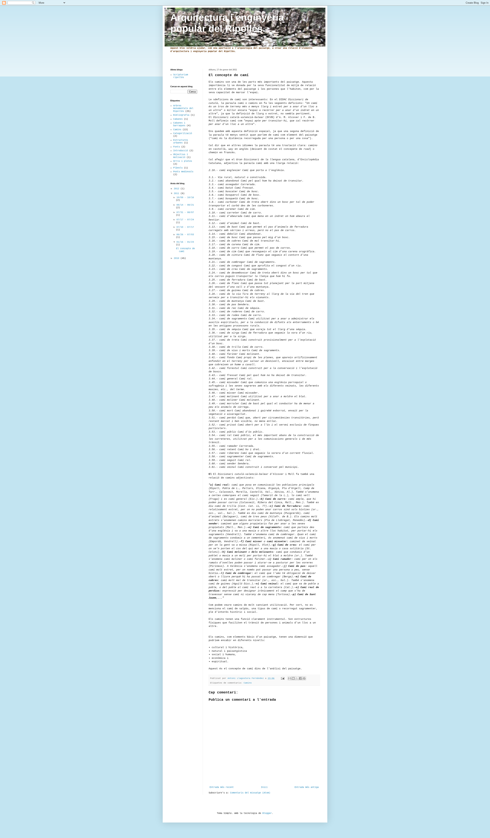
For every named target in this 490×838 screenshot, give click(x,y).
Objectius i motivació (180, 156)
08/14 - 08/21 (185, 205)
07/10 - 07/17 (185, 227)
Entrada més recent (222, 787)
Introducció (180, 150)
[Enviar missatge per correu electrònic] (283, 678)
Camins (248, 683)
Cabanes (178, 119)
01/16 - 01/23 (185, 242)
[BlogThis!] (293, 678)
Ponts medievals (183, 171)
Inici (264, 787)
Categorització (182, 133)
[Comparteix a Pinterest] (304, 678)
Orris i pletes (182, 161)
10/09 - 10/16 (185, 197)
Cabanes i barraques (179, 124)
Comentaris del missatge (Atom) (250, 793)
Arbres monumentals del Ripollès (183, 108)
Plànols (178, 168)
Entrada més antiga (307, 787)
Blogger (267, 813)
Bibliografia (181, 115)
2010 (177, 258)
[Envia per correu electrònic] (290, 678)
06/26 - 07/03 (185, 234)
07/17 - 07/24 (185, 219)
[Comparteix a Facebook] (300, 678)
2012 (177, 188)
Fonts (176, 147)
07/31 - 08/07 (185, 212)
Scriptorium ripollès (180, 76)
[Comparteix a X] (297, 678)
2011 (177, 193)
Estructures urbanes (180, 141)
